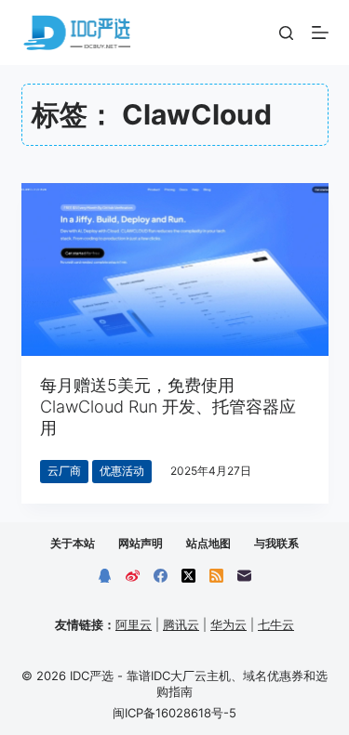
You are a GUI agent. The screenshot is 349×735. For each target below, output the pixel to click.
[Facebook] (161, 576)
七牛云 (276, 624)
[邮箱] (244, 576)
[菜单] (320, 32)
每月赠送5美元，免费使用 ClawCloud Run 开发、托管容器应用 (168, 407)
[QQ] (105, 576)
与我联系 (276, 543)
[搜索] (286, 33)
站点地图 (208, 543)
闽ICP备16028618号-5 (174, 712)
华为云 (228, 624)
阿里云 (133, 624)
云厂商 (64, 471)
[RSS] (216, 576)
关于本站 (72, 543)
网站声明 (140, 543)
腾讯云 (181, 624)
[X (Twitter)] (188, 576)
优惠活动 (122, 471)
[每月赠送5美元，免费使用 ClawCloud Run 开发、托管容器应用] (175, 269)
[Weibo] (133, 576)
